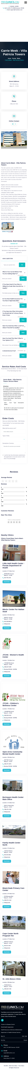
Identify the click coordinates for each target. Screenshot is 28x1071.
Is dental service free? (9, 351)
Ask (22, 264)
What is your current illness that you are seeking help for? (12, 272)
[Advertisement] (14, 27)
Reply (23, 278)
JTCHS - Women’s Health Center (13, 656)
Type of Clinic (6, 435)
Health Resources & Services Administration (11, 1029)
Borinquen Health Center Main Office (13, 798)
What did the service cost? (9, 428)
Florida (14, 58)
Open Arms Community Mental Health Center (12, 753)
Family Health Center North (11, 844)
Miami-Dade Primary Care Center (13, 889)
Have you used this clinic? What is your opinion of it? (13, 339)
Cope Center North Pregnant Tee (10, 935)
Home (9, 58)
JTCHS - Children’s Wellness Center (11, 704)
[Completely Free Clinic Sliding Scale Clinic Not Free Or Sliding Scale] (14, 439)
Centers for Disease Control (8, 1024)
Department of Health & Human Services (11, 1032)
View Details (7, 581)
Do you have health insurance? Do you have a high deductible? (13, 299)
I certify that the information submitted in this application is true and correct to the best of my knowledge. (14, 456)
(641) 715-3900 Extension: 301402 (16, 8)
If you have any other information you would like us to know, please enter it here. (13, 313)
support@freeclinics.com (16, 9)
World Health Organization (7, 1027)
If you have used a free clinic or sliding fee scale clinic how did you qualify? (13, 286)
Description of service (8, 443)
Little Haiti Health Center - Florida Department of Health (13, 565)
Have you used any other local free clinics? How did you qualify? (13, 326)
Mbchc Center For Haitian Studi (13, 610)
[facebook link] (2, 1020)
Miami (18, 58)
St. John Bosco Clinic (12, 979)
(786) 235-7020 (14, 104)
